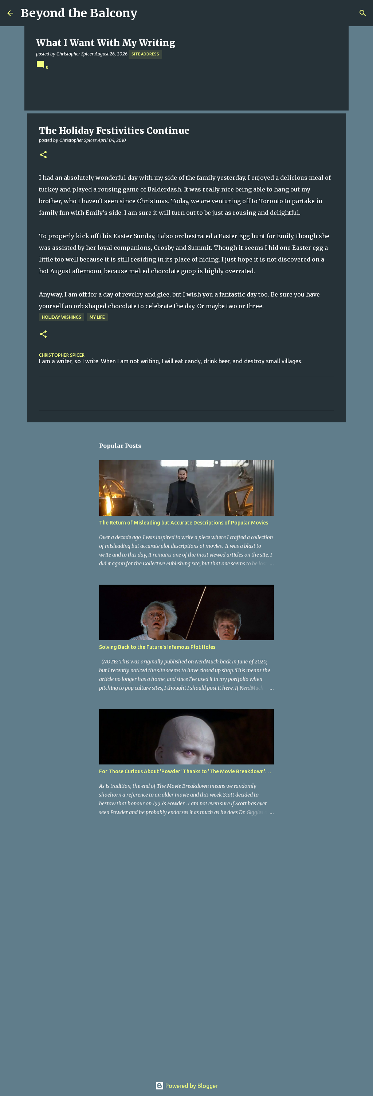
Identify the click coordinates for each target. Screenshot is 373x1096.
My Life (97, 317)
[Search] (362, 13)
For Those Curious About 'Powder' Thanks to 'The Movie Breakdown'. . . (185, 771)
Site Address (145, 54)
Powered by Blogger (191, 1086)
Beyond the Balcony (78, 13)
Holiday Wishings (61, 317)
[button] (43, 155)
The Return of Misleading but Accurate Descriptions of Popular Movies (183, 523)
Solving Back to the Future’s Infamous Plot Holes (157, 647)
